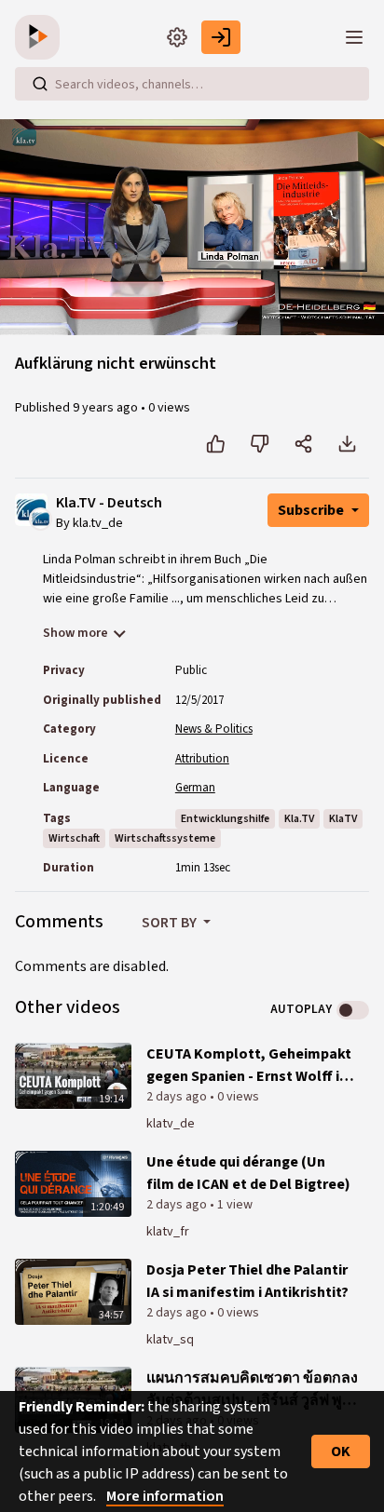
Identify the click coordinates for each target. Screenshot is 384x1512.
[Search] (40, 84)
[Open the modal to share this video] (303, 444)
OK (340, 1451)
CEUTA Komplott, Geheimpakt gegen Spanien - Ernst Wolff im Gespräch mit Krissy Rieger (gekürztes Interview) (249, 1065)
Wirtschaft (74, 838)
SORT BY (170, 922)
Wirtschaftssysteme (165, 838)
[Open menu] (354, 37)
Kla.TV (299, 819)
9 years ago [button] (107, 407)
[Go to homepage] (41, 37)
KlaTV (343, 819)
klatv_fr (167, 1231)
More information (165, 1496)
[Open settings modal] (177, 37)
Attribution (202, 758)
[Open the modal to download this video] (347, 444)
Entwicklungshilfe (225, 819)
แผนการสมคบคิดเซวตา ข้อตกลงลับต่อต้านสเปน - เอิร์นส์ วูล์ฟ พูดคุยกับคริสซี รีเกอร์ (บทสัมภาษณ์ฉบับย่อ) (252, 1389)
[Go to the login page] (220, 37)
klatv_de (170, 1123)
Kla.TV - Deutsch (109, 503)
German (195, 787)
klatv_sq (170, 1339)
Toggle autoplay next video (352, 1010)
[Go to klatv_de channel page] (40, 517)
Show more (75, 633)
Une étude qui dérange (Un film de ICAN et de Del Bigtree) (248, 1173)
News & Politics (214, 729)
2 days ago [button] (178, 1096)
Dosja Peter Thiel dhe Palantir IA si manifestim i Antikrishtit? (247, 1281)
